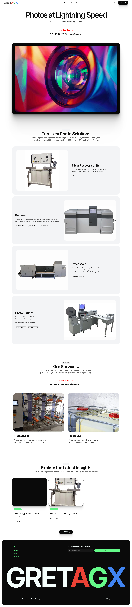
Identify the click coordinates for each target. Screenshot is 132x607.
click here (33, 323)
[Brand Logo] (11, 2)
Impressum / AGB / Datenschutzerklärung (27, 599)
